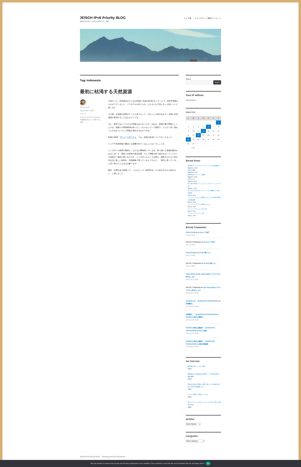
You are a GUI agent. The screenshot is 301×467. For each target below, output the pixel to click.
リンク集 (187, 18)
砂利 (81, 122)
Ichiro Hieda (84, 107)
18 (198, 135)
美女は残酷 (191, 170)
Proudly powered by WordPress (113, 457)
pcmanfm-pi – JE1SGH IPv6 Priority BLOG (202, 301)
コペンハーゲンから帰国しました (199, 204)
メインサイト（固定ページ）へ (208, 18)
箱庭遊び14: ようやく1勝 (196, 366)
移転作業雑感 (203, 344)
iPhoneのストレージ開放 (196, 175)
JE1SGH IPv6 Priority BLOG (103, 18)
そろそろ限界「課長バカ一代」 (198, 394)
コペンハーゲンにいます (196, 213)
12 (203, 131)
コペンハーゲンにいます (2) (197, 209)
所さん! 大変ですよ (128, 137)
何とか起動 (203, 331)
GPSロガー (191, 179)
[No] (298, 463)
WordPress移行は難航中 (194, 317)
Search (188, 79)
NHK (90, 117)
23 (188, 139)
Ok (208, 463)
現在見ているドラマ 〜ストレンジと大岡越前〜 (204, 166)
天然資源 (83, 120)
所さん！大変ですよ (94, 120)
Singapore (97, 117)
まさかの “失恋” (204, 232)
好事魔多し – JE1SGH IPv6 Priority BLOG (201, 314)
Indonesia (84, 117)
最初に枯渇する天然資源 (106, 91)
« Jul (193, 148)
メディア (83, 114)
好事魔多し (189, 304)
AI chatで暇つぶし (204, 253)
